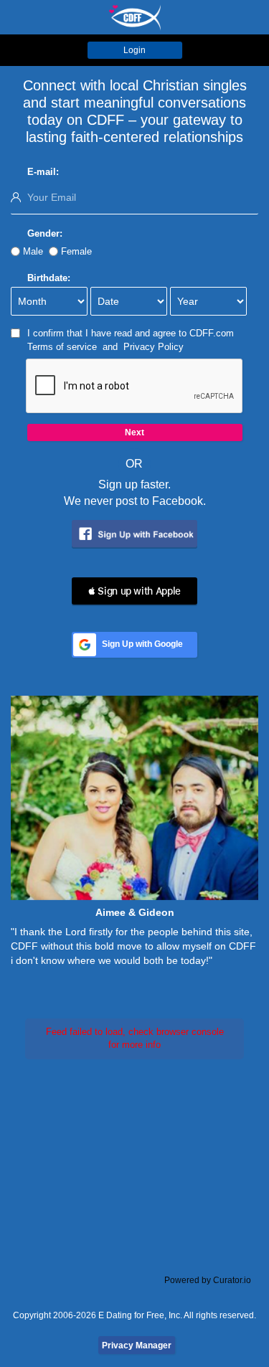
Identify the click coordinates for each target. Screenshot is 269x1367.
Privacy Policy (153, 346)
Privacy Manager (136, 1345)
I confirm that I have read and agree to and (130, 340)
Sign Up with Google (142, 644)
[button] (134, 591)
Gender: (44, 233)
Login (134, 50)
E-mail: (43, 171)
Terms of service (62, 346)
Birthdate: (48, 278)
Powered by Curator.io (207, 1280)
